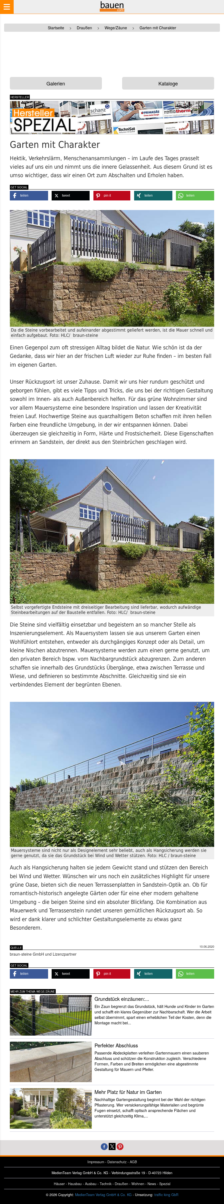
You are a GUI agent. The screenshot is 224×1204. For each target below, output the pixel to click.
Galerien (55, 83)
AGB (133, 1161)
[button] (29, 195)
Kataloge (168, 83)
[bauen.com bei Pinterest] (120, 1146)
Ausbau (90, 1183)
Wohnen (137, 1183)
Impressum (95, 1161)
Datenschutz (116, 1161)
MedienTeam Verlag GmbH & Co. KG (103, 1194)
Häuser (59, 1183)
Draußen (121, 1183)
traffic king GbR (166, 1194)
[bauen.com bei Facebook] (104, 1146)
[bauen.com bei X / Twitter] (112, 1146)
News (152, 1183)
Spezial (164, 1183)
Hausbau (75, 1183)
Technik (105, 1183)
